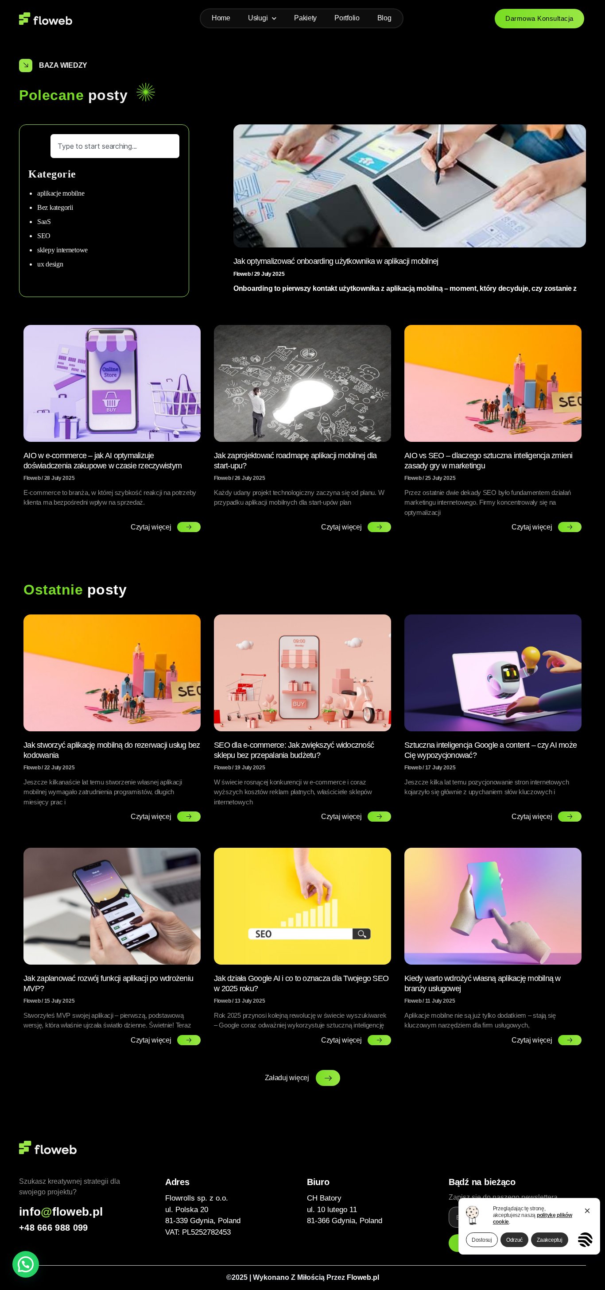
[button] (302, 1078)
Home (221, 18)
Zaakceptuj (549, 1240)
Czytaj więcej (152, 527)
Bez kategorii (55, 207)
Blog (384, 18)
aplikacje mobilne (60, 193)
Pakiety (305, 18)
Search (39, 137)
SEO (43, 235)
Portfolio (347, 18)
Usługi (258, 18)
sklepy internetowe (62, 250)
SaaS (44, 221)
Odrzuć (514, 1240)
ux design (50, 264)
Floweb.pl (363, 1277)
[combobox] (115, 146)
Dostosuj (482, 1240)
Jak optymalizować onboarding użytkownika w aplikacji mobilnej (335, 261)
